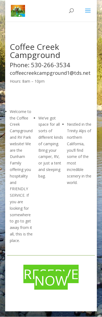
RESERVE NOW (51, 277)
